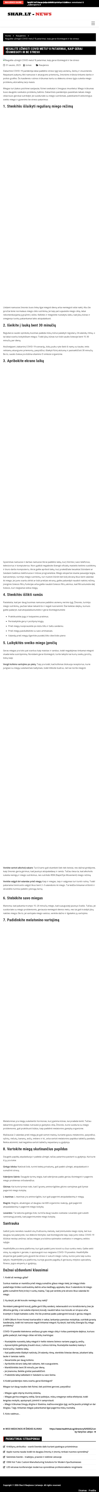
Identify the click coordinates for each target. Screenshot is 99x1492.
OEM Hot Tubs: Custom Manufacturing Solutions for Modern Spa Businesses (43, 1462)
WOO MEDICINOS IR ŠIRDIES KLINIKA (24, 1428)
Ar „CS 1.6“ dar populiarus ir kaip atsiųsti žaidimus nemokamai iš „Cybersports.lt (55, 3)
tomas (29, 65)
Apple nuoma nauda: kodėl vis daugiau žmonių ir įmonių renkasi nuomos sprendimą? (47, 1451)
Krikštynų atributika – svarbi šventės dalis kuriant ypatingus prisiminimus (42, 1446)
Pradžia (92, 1490)
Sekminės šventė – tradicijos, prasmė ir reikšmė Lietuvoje (34, 1457)
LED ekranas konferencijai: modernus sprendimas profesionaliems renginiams (44, 1467)
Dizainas (83, 1490)
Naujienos (44, 65)
